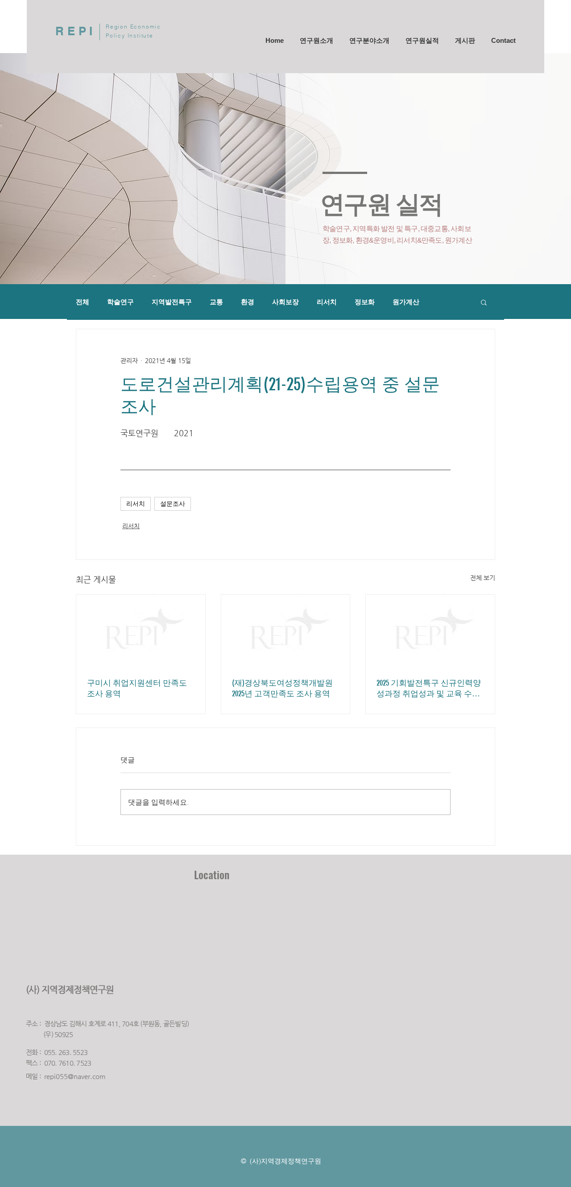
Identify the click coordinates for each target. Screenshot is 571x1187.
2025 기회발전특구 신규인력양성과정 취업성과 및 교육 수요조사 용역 (429, 688)
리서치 (327, 302)
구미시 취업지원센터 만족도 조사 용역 (137, 688)
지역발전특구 (172, 302)
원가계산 (406, 302)
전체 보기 (482, 577)
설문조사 (172, 504)
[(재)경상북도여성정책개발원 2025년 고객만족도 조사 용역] (285, 631)
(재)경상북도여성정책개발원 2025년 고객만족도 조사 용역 (282, 688)
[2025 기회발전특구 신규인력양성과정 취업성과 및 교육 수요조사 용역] (430, 631)
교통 (216, 302)
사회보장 (285, 302)
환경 (247, 302)
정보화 (365, 302)
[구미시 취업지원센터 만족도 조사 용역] (140, 631)
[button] (484, 302)
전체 (82, 302)
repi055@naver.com (75, 1076)
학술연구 (120, 302)
